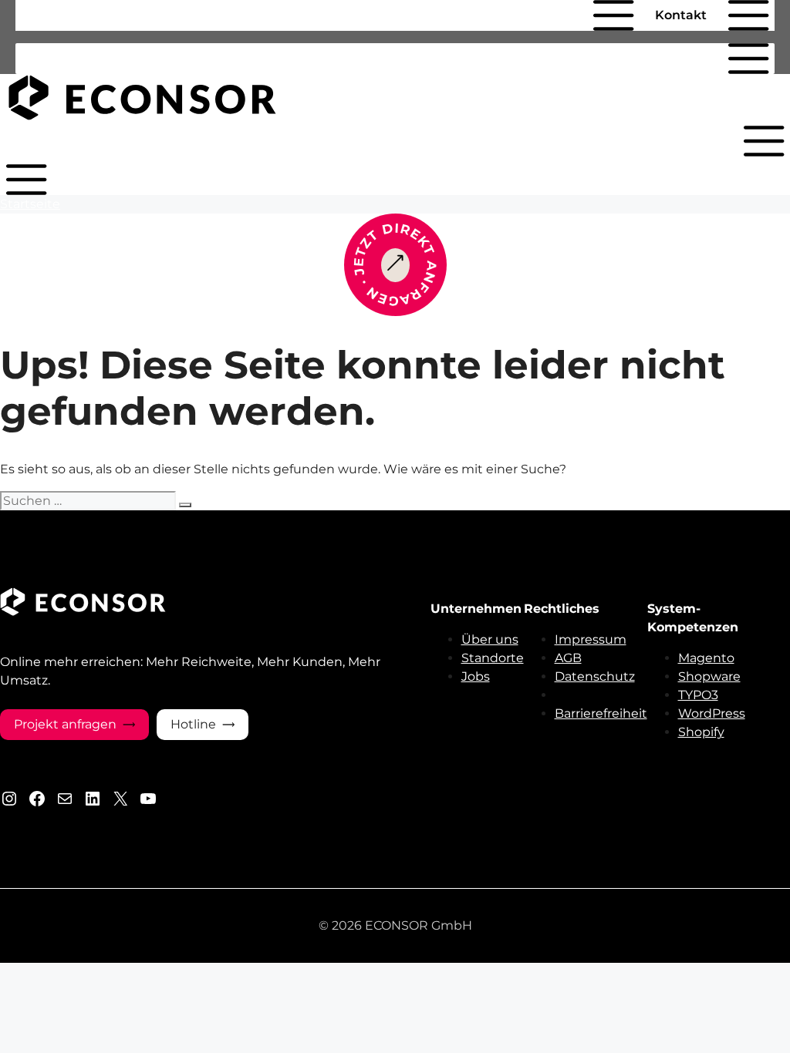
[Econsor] (143, 116)
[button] (573, 15)
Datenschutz (595, 676)
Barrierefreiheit (601, 713)
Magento (706, 658)
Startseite (30, 204)
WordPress (711, 713)
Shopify (701, 732)
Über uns (489, 639)
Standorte (492, 658)
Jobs (475, 676)
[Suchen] (185, 505)
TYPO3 (698, 695)
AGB (568, 658)
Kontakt (681, 15)
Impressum (590, 639)
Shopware (709, 676)
